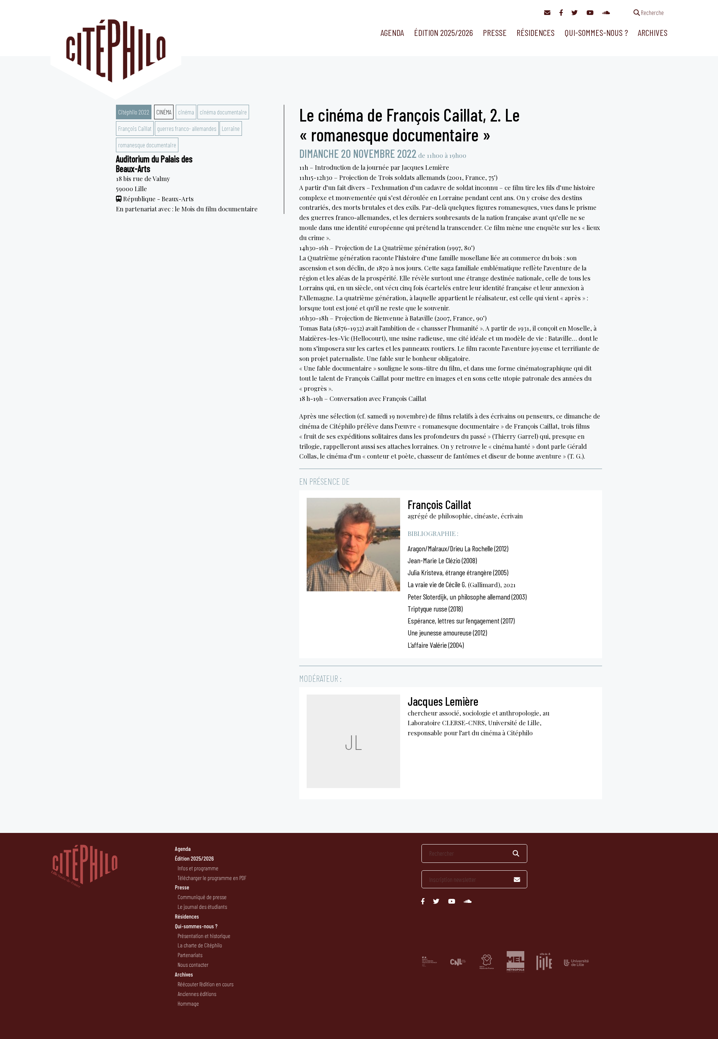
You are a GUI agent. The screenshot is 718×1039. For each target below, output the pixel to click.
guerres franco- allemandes (187, 128)
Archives (653, 32)
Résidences (535, 32)
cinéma (186, 112)
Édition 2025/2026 (443, 32)
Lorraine (231, 128)
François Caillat (134, 128)
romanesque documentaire (147, 144)
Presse (495, 32)
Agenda (392, 32)
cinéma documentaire (223, 112)
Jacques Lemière (443, 701)
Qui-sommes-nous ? (596, 32)
